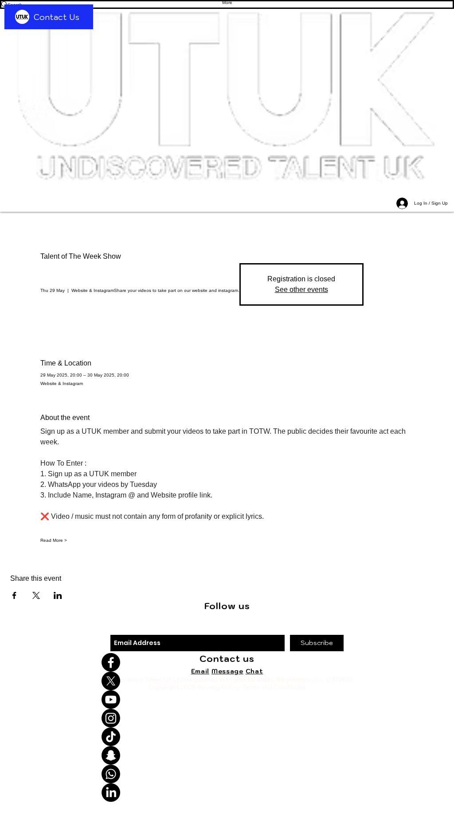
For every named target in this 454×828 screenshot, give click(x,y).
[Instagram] (227, 718)
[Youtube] (227, 699)
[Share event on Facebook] (14, 595)
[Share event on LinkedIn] (58, 595)
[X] (227, 681)
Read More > (53, 540)
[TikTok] (227, 736)
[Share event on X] (36, 595)
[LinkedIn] (227, 792)
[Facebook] (227, 662)
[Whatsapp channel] (227, 774)
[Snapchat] (227, 755)
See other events (301, 289)
